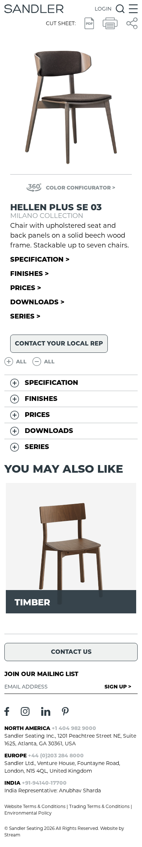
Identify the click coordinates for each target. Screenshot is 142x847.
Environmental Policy (28, 813)
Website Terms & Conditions (35, 806)
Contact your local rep (59, 343)
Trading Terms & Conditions (99, 806)
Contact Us (71, 651)
